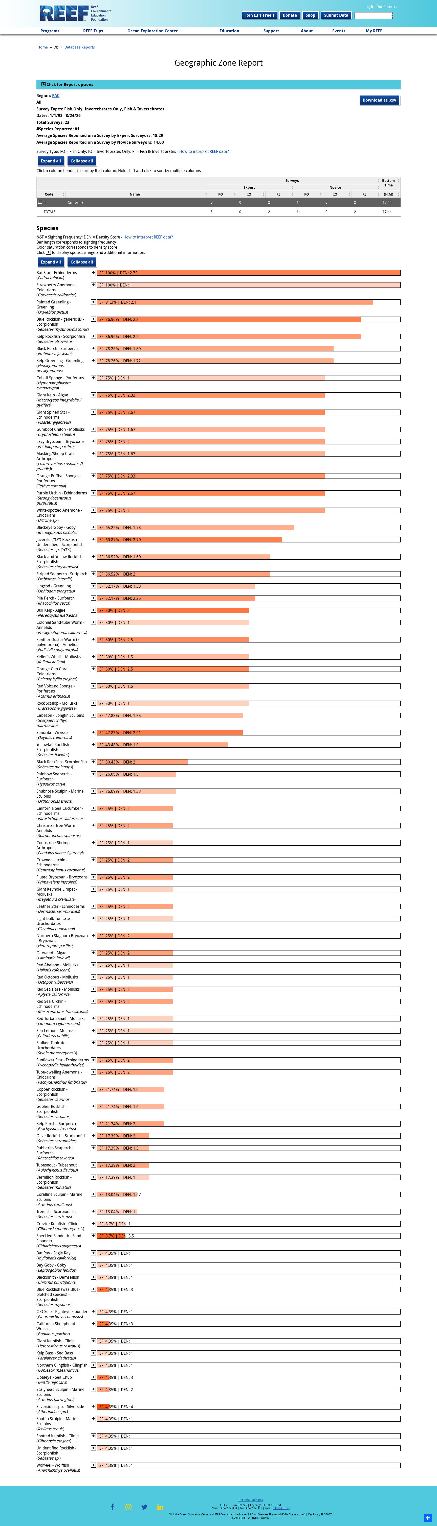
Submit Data (336, 15)
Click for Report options (69, 84)
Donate (290, 15)
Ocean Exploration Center (152, 31)
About (307, 31)
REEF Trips (93, 31)
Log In (368, 6)
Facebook (112, 1510)
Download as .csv (379, 100)
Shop (310, 15)
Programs (49, 31)
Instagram (128, 1510)
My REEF (374, 31)
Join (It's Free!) (259, 15)
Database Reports (79, 47)
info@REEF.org (281, 1508)
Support (271, 31)
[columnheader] (294, 180)
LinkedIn (160, 1510)
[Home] (76, 14)
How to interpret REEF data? (204, 151)
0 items (390, 6)
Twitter (144, 1510)
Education (229, 31)
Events (338, 31)
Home (42, 47)
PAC (55, 95)
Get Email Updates (250, 1500)
